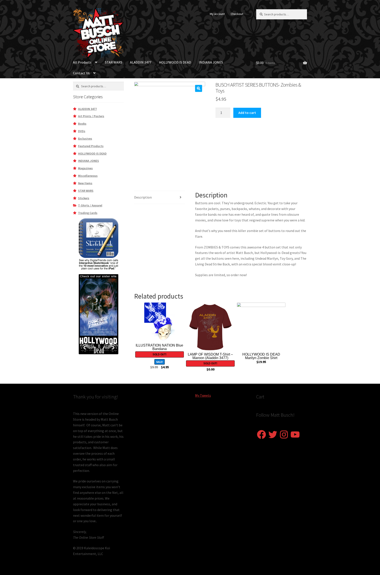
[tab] (159, 197)
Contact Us (81, 73)
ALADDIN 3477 (140, 62)
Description (143, 197)
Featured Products (91, 146)
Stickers (83, 198)
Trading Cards (87, 213)
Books (82, 124)
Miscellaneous (88, 176)
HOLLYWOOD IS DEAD (175, 62)
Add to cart (247, 112)
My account (217, 14)
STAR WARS (113, 62)
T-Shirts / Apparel (90, 205)
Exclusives (85, 139)
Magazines (85, 168)
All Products (82, 62)
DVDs (81, 131)
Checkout (237, 14)
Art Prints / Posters (91, 116)
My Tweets (203, 395)
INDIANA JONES (211, 62)
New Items (85, 183)
